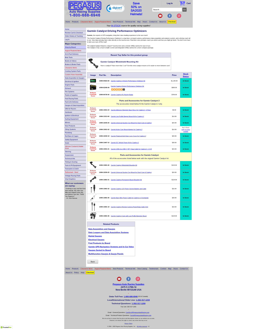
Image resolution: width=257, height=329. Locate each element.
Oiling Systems (70, 129)
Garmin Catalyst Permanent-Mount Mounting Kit (126, 180)
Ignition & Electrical (72, 116)
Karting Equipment (71, 119)
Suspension (69, 155)
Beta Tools (69, 57)
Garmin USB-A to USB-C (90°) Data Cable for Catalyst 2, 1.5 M (131, 149)
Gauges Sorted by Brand (99, 250)
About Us (162, 22)
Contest (163, 269)
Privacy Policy (129, 323)
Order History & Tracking (74, 36)
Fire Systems (69, 92)
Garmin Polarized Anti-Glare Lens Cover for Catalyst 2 (128, 136)
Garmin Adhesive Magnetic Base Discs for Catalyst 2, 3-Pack (131, 110)
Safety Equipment (71, 140)
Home (68, 22)
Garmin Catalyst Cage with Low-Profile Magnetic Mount (129, 216)
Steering (68, 152)
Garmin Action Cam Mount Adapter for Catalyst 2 (126, 129)
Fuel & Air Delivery (71, 102)
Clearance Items (86, 22)
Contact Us (153, 22)
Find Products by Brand (99, 243)
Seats (67, 143)
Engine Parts (69, 85)
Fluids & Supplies (71, 95)
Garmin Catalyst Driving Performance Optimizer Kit (127, 86)
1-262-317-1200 (138, 303)
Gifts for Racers (70, 109)
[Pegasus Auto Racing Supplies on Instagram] (179, 17)
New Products (118, 22)
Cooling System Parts (73, 71)
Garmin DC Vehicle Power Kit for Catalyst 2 (125, 142)
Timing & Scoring (71, 162)
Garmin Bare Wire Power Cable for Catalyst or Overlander (130, 198)
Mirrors (67, 122)
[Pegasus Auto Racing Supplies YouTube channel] (160, 17)
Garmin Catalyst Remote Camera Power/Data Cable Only (129, 207)
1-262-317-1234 (143, 300)
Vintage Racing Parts (72, 176)
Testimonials (153, 269)
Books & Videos (70, 61)
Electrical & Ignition (72, 81)
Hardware (68, 112)
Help (82, 272)
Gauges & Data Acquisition (74, 105)
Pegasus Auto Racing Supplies (128, 284)
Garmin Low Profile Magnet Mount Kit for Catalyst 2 (127, 116)
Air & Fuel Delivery (71, 54)
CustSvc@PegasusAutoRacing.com (137, 312)
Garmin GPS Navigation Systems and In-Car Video (111, 247)
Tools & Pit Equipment (73, 165)
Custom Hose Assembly (73, 75)
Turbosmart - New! (71, 172)
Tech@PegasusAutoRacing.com (140, 315)
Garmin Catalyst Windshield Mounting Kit (124, 165)
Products (75, 22)
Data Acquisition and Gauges (101, 229)
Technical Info (130, 22)
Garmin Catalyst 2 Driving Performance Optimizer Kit (128, 81)
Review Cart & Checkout (74, 33)
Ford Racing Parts (71, 99)
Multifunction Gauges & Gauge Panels (105, 254)
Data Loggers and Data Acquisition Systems (108, 232)
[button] (115, 8)
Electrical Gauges (96, 240)
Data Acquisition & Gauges (74, 78)
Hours (145, 22)
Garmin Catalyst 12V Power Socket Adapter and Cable (128, 188)
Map (139, 22)
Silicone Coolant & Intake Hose (74, 147)
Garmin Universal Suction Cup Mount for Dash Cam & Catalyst (131, 123)
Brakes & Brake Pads (72, 64)
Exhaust (68, 88)
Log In (170, 3)
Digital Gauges (95, 236)
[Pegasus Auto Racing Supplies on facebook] (169, 17)
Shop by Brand (70, 47)
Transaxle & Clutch (72, 169)
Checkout (171, 22)
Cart (186, 2)
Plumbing (68, 133)
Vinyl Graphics (70, 179)
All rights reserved (142, 326)
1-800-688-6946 (131, 296)
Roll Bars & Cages (71, 136)
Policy (76, 272)
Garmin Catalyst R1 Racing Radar (122, 94)
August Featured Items (103, 22)
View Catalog (142, 269)
